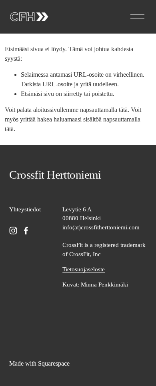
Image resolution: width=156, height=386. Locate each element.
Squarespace (54, 363)
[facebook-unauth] (26, 231)
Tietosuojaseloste (83, 269)
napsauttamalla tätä (104, 109)
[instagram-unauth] (13, 231)
